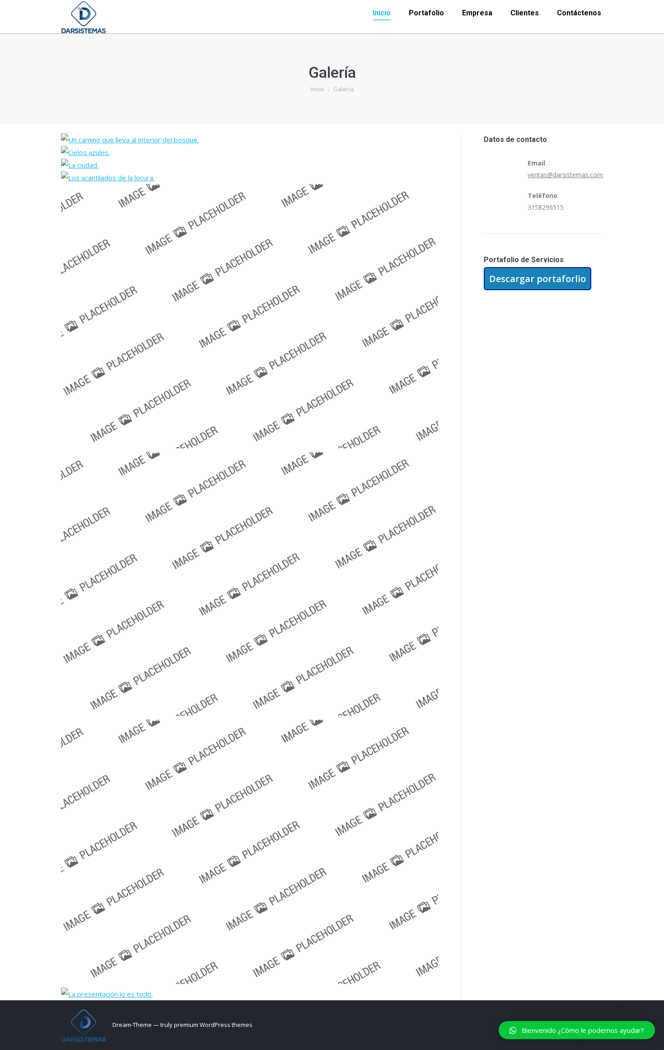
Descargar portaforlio (537, 279)
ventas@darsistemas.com (565, 174)
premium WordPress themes (213, 1025)
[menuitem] (382, 13)
